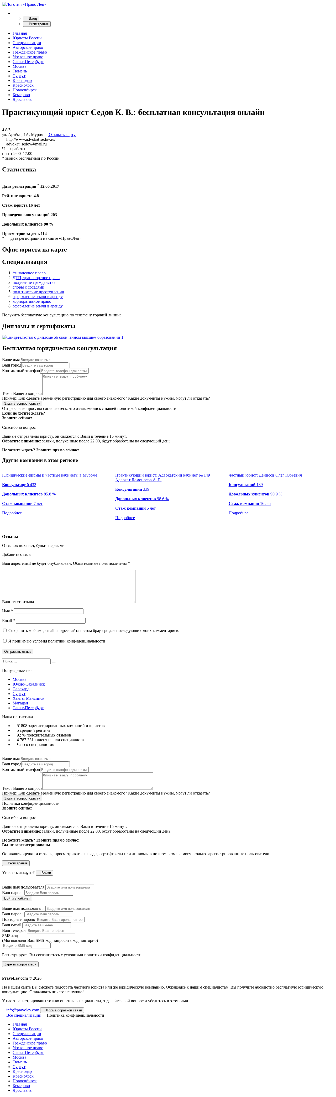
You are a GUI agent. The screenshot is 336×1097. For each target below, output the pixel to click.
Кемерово (21, 94)
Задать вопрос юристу (22, 403)
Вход (32, 18)
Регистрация (38, 24)
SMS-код (50, 938)
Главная (20, 33)
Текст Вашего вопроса (22, 393)
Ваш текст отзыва (18, 601)
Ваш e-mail (11, 925)
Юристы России (27, 38)
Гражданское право (30, 52)
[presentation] (3, 527)
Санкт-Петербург (28, 61)
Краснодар (22, 80)
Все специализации (23, 1015)
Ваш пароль (12, 892)
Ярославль (22, 99)
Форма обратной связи (63, 1010)
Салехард (21, 689)
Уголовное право (28, 57)
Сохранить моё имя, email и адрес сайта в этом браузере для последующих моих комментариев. (93, 630)
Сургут (19, 76)
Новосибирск (25, 90)
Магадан (20, 703)
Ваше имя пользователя (23, 887)
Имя (7, 611)
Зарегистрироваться (20, 964)
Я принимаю (56, 641)
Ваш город (11, 365)
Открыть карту (62, 134)
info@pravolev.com (22, 1010)
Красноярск (23, 85)
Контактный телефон (21, 370)
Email (8, 620)
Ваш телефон (14, 930)
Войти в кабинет (17, 898)
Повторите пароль (18, 919)
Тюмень (20, 71)
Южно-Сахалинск (29, 684)
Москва (19, 66)
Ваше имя (11, 359)
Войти (45, 873)
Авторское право (28, 47)
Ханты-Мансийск (28, 698)
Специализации (27, 42)
